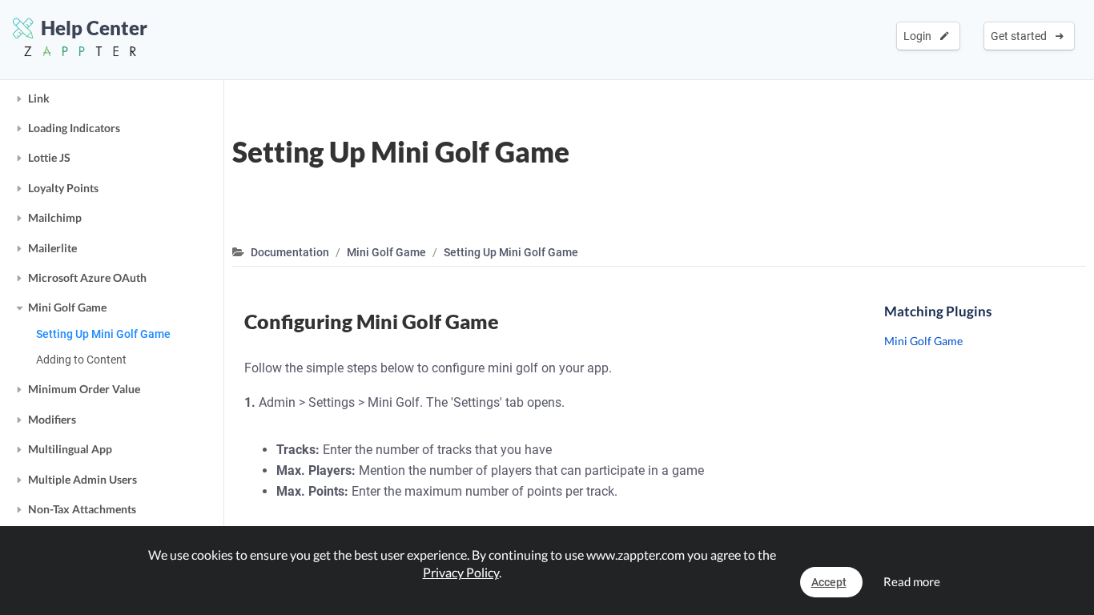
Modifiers (52, 419)
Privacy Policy (461, 572)
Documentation (290, 252)
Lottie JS (49, 157)
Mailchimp (55, 217)
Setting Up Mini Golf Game (103, 334)
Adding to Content (81, 359)
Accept (829, 582)
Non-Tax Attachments (82, 509)
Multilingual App (70, 449)
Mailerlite (52, 248)
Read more (911, 581)
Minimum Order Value (84, 389)
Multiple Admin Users (82, 479)
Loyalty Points (63, 188)
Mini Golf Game (67, 307)
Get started (1021, 36)
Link (39, 98)
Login (919, 36)
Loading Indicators (74, 128)
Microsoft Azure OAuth (87, 277)
